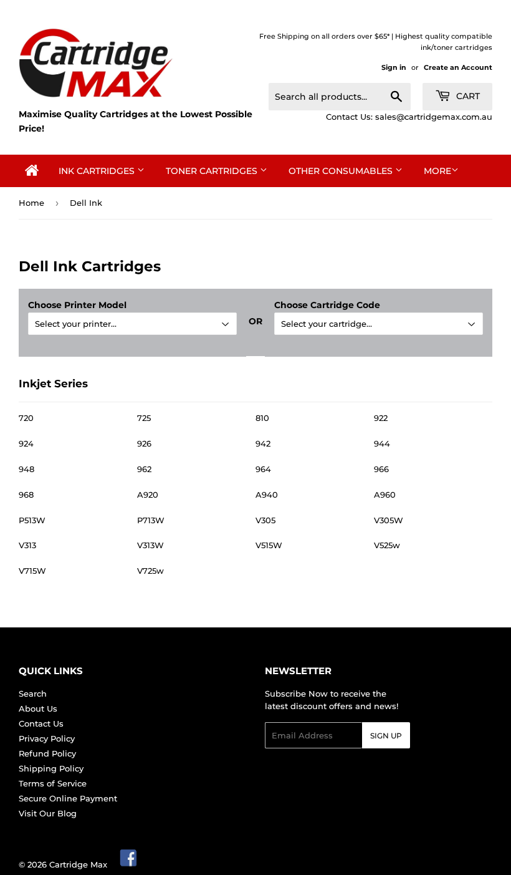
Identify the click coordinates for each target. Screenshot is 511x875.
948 (26, 469)
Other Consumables (342, 170)
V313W (150, 545)
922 (381, 418)
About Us (38, 708)
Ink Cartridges (98, 170)
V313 (27, 545)
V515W (269, 545)
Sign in (393, 67)
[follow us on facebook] (129, 864)
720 (26, 418)
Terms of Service (53, 783)
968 (26, 495)
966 (381, 469)
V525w (387, 545)
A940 (267, 495)
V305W (388, 520)
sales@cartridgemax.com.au (433, 117)
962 (144, 469)
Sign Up (386, 735)
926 (144, 443)
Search (33, 694)
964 (263, 469)
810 (262, 418)
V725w (150, 571)
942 (263, 443)
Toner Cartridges (213, 170)
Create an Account (458, 67)
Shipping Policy (51, 768)
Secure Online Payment (68, 798)
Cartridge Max (78, 864)
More (437, 170)
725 (144, 418)
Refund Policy (47, 753)
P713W (151, 520)
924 (26, 443)
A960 (385, 495)
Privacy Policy (47, 738)
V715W (32, 571)
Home (31, 203)
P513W (32, 520)
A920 (147, 495)
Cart (467, 96)
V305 (265, 520)
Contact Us (41, 723)
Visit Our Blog (48, 813)
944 (382, 443)
